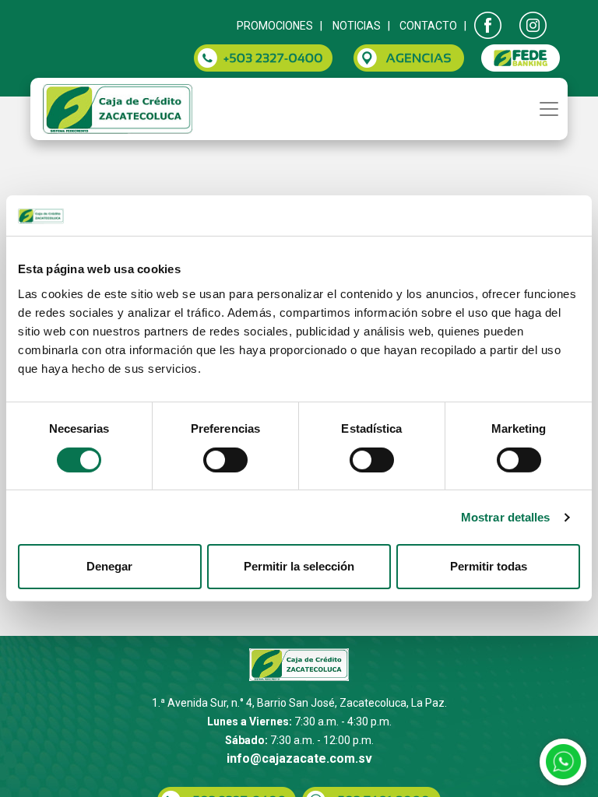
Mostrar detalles (506, 517)
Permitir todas (488, 566)
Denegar (109, 566)
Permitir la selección (299, 566)
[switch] (225, 460)
